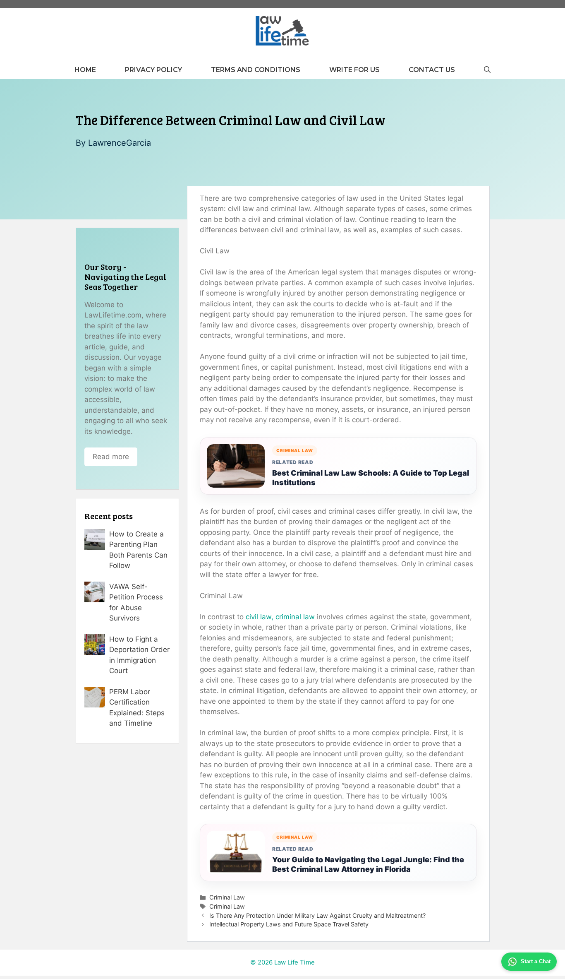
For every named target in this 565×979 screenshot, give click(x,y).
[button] (487, 69)
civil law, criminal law (280, 617)
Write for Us (354, 70)
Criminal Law (227, 897)
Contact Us (432, 70)
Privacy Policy (153, 70)
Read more (111, 456)
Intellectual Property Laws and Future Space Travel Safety (289, 924)
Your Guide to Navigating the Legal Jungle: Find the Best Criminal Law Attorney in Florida (368, 864)
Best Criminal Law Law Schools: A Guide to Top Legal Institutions (370, 478)
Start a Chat (536, 961)
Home (85, 70)
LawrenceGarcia (119, 143)
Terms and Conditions (255, 70)
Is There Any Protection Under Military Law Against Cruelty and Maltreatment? (317, 915)
